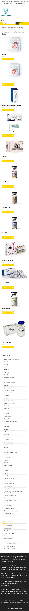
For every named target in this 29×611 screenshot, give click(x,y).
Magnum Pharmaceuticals (9, 543)
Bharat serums (7, 541)
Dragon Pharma (7, 528)
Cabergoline (6, 385)
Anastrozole (6, 369)
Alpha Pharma (7, 530)
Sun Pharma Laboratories (9, 546)
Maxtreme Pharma (8, 525)
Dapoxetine (6, 395)
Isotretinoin (6, 426)
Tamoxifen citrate (8, 475)
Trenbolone (6, 503)
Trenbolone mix (7, 513)
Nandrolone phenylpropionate (10, 452)
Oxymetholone (7, 457)
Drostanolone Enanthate (9, 400)
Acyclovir (6, 361)
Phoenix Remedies (8, 535)
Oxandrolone (7, 455)
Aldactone (6, 364)
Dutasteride (6, 405)
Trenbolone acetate (8, 505)
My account (15, 600)
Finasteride (6, 411)
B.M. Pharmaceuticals (8, 538)
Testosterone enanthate (9, 483)
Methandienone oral (8, 437)
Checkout (10, 600)
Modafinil (6, 447)
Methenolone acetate (8, 439)
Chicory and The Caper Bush (10, 387)
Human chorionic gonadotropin (10, 421)
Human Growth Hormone (9, 424)
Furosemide (6, 418)
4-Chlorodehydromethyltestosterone (12, 359)
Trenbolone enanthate (9, 508)
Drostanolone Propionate (9, 403)
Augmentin (6, 372)
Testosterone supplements (10, 495)
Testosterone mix (8, 486)
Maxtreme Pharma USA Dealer (6, 1)
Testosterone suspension (9, 497)
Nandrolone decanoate (9, 449)
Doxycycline (6, 398)
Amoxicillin (6, 367)
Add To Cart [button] (5, 58)
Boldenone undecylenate (9, 382)
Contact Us (22, 600)
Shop (6, 600)
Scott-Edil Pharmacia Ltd (9, 548)
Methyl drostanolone (8, 444)
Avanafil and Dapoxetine (9, 377)
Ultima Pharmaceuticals (9, 533)
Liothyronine (6, 431)
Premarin (6, 460)
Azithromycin (7, 380)
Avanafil (6, 374)
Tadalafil (6, 473)
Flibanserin (6, 413)
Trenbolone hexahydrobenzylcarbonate (12, 510)
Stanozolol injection (8, 465)
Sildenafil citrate (7, 462)
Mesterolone (7, 434)
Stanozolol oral (7, 468)
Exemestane (7, 408)
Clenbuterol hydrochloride (9, 390)
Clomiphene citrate (8, 393)
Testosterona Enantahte (9, 478)
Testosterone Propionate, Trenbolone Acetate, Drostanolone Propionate (14, 492)
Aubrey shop (4, 27)
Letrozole (6, 429)
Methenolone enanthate (9, 442)
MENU (2, 20)
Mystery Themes (18, 608)
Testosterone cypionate (9, 481)
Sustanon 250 (7, 470)
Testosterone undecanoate (10, 500)
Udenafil (6, 516)
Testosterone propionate (9, 488)
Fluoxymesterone (8, 416)
